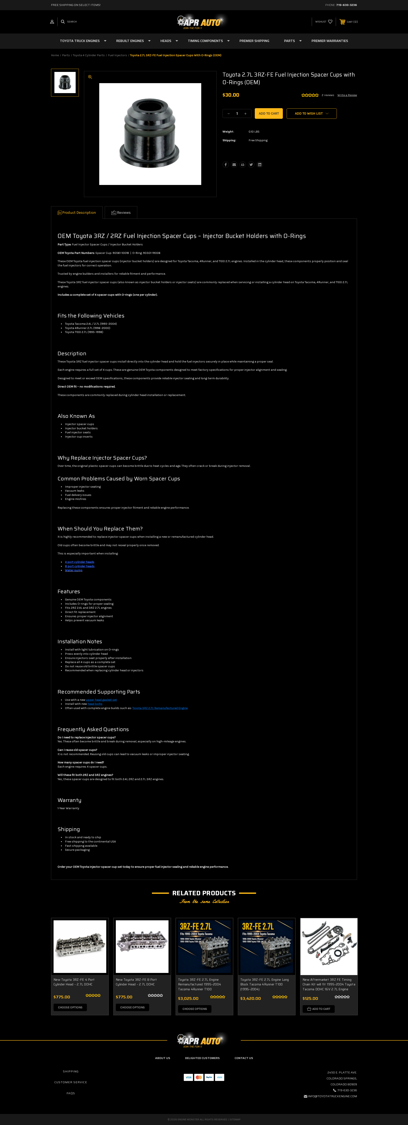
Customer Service (70, 1082)
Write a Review (347, 95)
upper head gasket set (101, 700)
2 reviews (328, 95)
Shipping (71, 1071)
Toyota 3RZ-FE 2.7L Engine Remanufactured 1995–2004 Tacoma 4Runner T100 (199, 984)
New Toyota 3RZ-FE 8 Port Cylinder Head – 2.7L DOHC (136, 982)
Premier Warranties (330, 40)
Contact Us (244, 1058)
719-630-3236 (346, 5)
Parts (289, 40)
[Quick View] (100, 926)
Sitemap (235, 1119)
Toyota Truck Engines (80, 40)
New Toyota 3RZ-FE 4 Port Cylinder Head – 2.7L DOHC (74, 982)
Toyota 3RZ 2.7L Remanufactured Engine (160, 708)
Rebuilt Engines (130, 40)
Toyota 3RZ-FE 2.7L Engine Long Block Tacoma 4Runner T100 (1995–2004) (264, 984)
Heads (165, 40)
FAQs (71, 1093)
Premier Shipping (254, 40)
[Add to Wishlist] (100, 937)
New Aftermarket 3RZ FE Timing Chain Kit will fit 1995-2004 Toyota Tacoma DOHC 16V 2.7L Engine (329, 984)
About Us (162, 1058)
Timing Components (205, 40)
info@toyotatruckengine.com (332, 1096)
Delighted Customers (202, 1058)
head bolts (95, 704)
